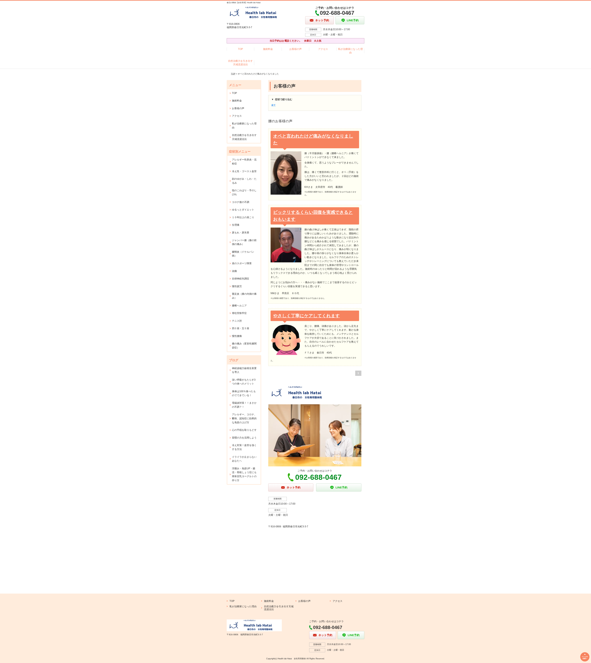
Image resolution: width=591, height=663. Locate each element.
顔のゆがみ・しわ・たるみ (244, 181)
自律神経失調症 (240, 278)
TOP (240, 49)
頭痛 (234, 271)
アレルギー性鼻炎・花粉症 (244, 161)
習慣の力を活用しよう (244, 437)
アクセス (323, 49)
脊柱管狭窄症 (239, 313)
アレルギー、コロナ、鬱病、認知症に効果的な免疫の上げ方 (244, 418)
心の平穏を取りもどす (244, 430)
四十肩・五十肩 (240, 328)
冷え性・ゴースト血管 (244, 171)
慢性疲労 (237, 286)
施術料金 (268, 49)
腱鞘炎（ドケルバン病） (243, 254)
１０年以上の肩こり (243, 217)
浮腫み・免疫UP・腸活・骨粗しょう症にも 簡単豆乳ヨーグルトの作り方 (245, 474)
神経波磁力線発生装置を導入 (244, 370)
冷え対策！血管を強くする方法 (244, 447)
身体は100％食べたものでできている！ (244, 393)
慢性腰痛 (237, 336)
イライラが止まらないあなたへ (244, 459)
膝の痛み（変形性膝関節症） (244, 345)
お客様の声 (295, 49)
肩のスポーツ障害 (242, 263)
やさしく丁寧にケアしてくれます (306, 315)
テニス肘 (237, 320)
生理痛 (235, 225)
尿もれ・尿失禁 (240, 232)
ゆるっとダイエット (243, 209)
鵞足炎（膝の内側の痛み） (244, 296)
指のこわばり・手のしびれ (244, 192)
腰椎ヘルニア (239, 305)
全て (273, 105)
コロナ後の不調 (240, 202)
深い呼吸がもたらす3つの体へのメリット (243, 381)
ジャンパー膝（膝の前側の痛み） (244, 242)
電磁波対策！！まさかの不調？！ (244, 405)
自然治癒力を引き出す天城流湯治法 (240, 63)
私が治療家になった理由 (350, 51)
